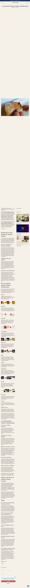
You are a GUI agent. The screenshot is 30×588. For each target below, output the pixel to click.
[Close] (15, 577)
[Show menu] (1, 2)
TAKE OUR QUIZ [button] (8, 581)
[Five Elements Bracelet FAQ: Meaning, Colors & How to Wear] (22, 239)
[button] (28, 586)
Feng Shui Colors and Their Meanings (21, 222)
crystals (5, 561)
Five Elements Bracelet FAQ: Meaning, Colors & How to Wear (22, 244)
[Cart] (28, 2)
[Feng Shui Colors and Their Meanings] (22, 218)
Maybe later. (8, 583)
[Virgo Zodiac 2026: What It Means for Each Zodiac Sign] (22, 228)
